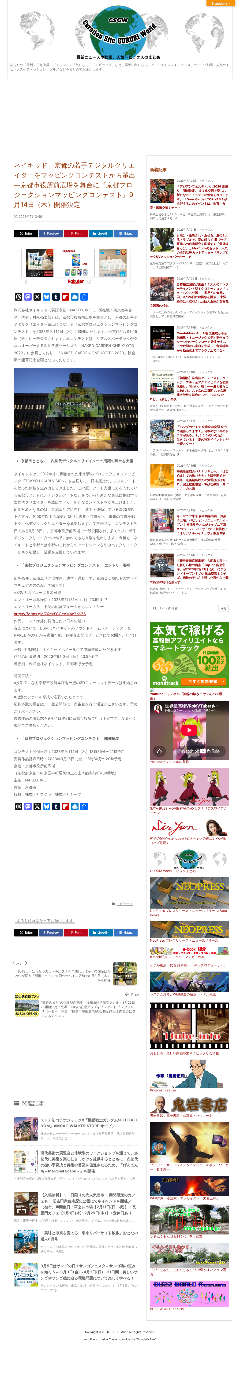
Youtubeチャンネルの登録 (169, 762)
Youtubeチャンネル (165, 694)
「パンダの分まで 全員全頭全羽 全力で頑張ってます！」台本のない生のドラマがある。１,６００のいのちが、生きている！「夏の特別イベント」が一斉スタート (203, 435)
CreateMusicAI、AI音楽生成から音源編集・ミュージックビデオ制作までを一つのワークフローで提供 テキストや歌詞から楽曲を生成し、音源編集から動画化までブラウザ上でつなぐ (203, 341)
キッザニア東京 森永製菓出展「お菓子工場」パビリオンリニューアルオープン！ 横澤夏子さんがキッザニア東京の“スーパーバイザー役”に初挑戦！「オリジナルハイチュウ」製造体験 (203, 524)
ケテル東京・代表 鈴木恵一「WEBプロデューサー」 (188, 965)
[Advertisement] (120, 114)
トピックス (124, 904)
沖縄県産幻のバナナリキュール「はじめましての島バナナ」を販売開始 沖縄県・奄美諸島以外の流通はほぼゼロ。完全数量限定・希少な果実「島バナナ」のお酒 (203, 479)
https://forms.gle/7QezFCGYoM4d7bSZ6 (50, 613)
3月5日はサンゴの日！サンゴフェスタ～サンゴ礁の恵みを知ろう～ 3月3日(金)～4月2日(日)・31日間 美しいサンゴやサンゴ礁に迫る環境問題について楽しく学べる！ (89, 1271)
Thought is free (145, 1339)
